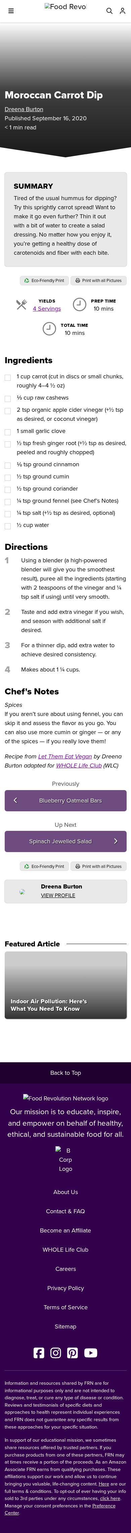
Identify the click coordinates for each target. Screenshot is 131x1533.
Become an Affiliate (65, 1230)
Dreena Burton (24, 109)
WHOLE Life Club (79, 765)
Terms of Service (66, 1307)
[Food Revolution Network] (65, 1098)
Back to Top (65, 1072)
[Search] (109, 11)
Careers (65, 1269)
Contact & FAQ (65, 1211)
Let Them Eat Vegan (65, 756)
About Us (65, 1192)
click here (110, 1498)
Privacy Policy (65, 1288)
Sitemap (65, 1326)
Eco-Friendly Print (47, 280)
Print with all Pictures (101, 280)
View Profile (58, 896)
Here (104, 1484)
